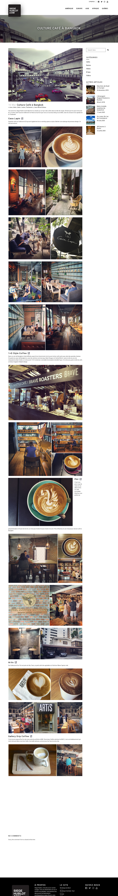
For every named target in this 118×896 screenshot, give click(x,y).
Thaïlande (29, 107)
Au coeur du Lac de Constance (103, 117)
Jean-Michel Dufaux (40, 107)
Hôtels (88, 69)
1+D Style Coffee (17, 353)
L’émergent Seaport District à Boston (103, 98)
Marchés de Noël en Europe (103, 87)
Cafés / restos (21, 107)
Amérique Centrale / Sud (67, 891)
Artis (11, 662)
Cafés (14, 107)
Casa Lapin (14, 118)
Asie (11, 107)
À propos (92, 1)
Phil (76, 479)
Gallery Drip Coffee (18, 736)
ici (8, 112)
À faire (88, 72)
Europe (62, 894)
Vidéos (88, 75)
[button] (24, 146)
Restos (88, 65)
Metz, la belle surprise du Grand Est (101, 108)
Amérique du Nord (65, 888)
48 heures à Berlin (101, 127)
